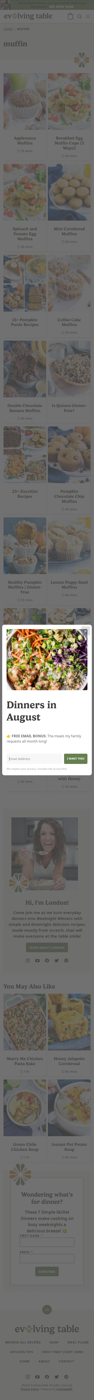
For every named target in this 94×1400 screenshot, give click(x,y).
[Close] (85, 630)
